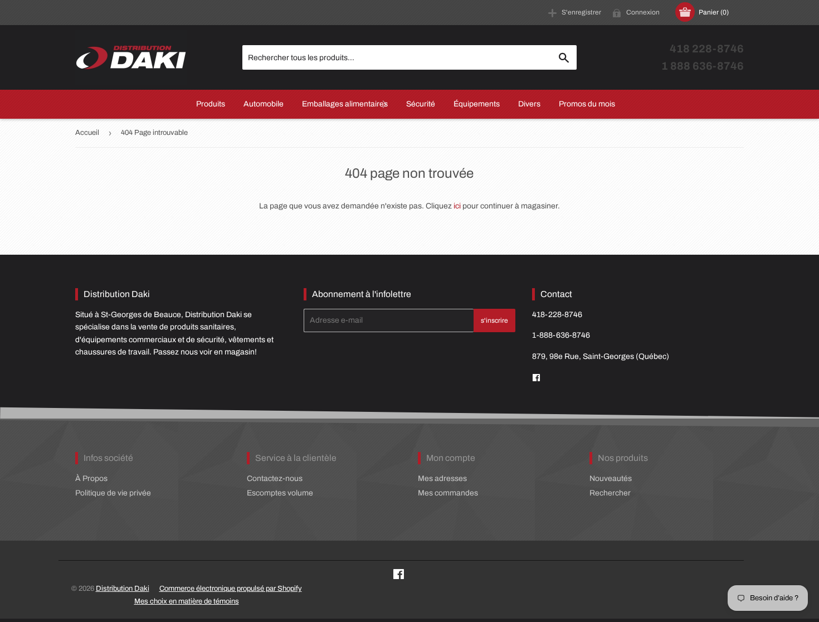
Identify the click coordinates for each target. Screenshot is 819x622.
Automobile (263, 104)
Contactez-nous (275, 478)
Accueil (87, 133)
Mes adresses (442, 478)
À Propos (91, 478)
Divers (529, 104)
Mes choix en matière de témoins (186, 601)
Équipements (477, 104)
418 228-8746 (707, 49)
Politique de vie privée (113, 493)
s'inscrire (494, 320)
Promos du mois (587, 104)
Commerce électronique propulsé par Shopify (230, 588)
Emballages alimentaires (345, 104)
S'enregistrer (581, 12)
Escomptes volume (280, 493)
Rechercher (610, 493)
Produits (210, 104)
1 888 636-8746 (702, 66)
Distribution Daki (122, 588)
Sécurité (420, 104)
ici (457, 206)
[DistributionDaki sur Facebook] (536, 378)
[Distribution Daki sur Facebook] (398, 576)
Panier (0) (714, 12)
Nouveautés (610, 478)
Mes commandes (448, 493)
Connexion (643, 12)
